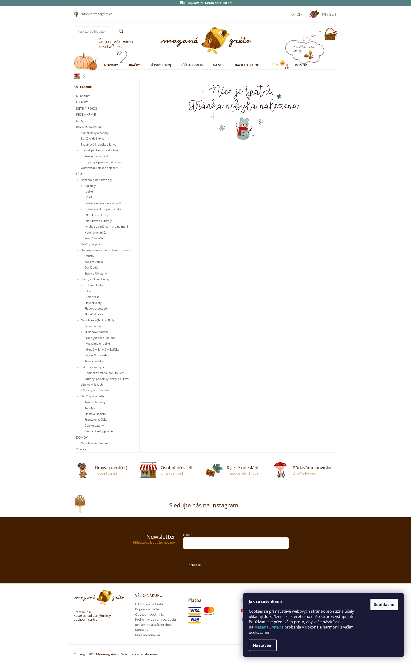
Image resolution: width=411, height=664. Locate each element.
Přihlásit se (194, 564)
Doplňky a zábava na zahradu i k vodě (106, 250)
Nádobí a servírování (94, 443)
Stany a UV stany (95, 273)
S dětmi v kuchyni (92, 367)
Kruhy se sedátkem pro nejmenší (107, 226)
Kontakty (141, 630)
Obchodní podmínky (150, 614)
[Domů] (75, 76)
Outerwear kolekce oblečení (99, 168)
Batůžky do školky (92, 138)
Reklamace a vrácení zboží (153, 625)
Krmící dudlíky (93, 361)
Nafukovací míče (95, 232)
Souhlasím (384, 604)
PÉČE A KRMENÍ (87, 114)
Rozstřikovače (93, 238)
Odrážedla (91, 267)
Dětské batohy (94, 425)
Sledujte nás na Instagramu (205, 505)
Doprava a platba (147, 609)
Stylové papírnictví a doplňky (100, 150)
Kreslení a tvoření (96, 156)
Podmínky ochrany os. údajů (155, 619)
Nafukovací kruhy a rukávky (102, 209)
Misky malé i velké (98, 343)
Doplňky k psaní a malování (102, 162)
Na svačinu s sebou (97, 355)
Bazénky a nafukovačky (96, 180)
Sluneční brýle (93, 314)
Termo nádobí (93, 326)
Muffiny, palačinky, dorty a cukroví (107, 379)
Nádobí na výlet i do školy (97, 320)
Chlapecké (93, 297)
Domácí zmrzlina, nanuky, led (104, 373)
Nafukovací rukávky (99, 221)
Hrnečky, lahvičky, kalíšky (102, 349)
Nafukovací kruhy (97, 215)
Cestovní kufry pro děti (99, 431)
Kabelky (89, 408)
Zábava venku (93, 262)
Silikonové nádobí (96, 332)
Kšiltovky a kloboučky (95, 390)
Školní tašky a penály (94, 133)
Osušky (89, 256)
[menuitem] (111, 65)
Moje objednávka (147, 635)
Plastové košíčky (95, 414)
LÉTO (79, 174)
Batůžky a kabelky (93, 396)
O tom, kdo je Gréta (149, 604)
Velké (89, 191)
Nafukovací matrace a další (102, 203)
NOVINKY (83, 96)
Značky (81, 449)
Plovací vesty (92, 303)
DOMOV (82, 437)
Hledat (121, 31)
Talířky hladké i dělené (100, 338)
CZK (299, 14)
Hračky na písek (91, 244)
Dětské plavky (93, 285)
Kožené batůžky (94, 402)
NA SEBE (82, 120)
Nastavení (263, 645)
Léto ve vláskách (92, 384)
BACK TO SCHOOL (89, 126)
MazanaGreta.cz (269, 627)
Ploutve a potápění (96, 308)
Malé (89, 197)
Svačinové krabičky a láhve (98, 144)
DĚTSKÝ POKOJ (86, 108)
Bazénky (90, 186)
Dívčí (89, 291)
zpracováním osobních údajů (257, 554)
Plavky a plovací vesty (95, 279)
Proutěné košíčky (95, 419)
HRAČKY (82, 102)
